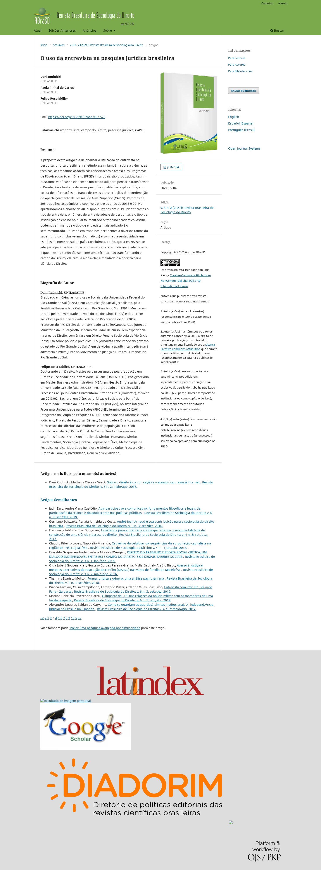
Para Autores (236, 65)
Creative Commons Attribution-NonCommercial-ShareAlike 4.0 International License (185, 280)
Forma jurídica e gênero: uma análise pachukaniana (126, 578)
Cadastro (267, 3)
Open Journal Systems (244, 148)
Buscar (278, 30)
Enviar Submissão (243, 91)
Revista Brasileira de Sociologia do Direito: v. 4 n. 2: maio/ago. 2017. (146, 609)
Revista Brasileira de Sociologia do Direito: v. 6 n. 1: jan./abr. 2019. (122, 600)
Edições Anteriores (62, 30)
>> (79, 618)
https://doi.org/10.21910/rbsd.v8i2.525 (76, 117)
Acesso (282, 3)
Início (43, 45)
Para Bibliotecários (240, 71)
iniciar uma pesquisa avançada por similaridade (104, 628)
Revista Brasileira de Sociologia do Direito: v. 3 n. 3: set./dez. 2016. (114, 526)
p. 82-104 (173, 167)
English (233, 117)
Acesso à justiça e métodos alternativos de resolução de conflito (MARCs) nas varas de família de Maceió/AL (126, 567)
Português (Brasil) (241, 130)
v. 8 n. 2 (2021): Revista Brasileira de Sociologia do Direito (106, 45)
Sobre (108, 30)
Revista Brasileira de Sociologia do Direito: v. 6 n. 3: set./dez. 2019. (122, 591)
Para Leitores (236, 58)
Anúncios (89, 30)
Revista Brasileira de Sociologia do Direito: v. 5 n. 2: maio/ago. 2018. (131, 484)
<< (42, 618)
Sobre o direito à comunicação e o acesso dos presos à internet (153, 482)
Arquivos (58, 45)
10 (72, 618)
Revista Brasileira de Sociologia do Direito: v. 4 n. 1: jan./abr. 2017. (138, 548)
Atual (37, 30)
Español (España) (241, 123)
